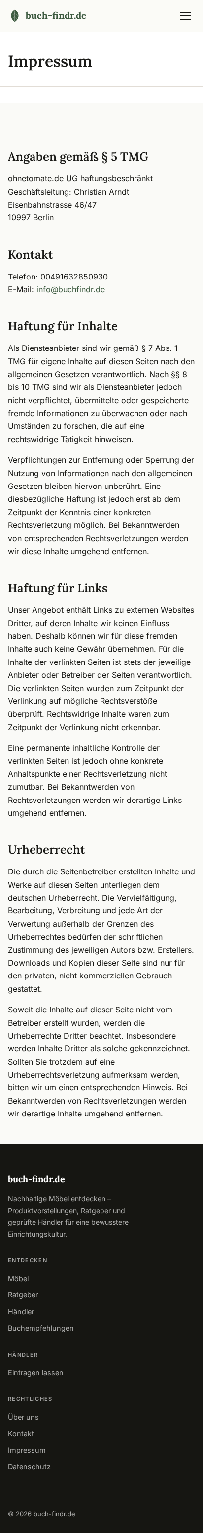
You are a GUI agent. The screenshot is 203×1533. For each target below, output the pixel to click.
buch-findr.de (36, 1179)
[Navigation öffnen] (185, 16)
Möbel (18, 1278)
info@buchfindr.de (70, 289)
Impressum (27, 1450)
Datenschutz (29, 1467)
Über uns (23, 1417)
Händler (21, 1311)
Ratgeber (23, 1294)
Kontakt (21, 1433)
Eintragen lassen (36, 1372)
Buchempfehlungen (41, 1328)
